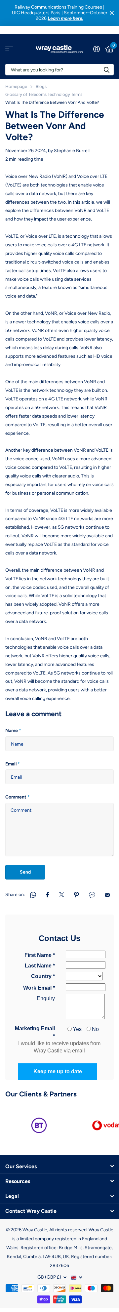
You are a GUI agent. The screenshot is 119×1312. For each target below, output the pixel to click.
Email (12, 764)
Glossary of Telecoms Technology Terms (43, 94)
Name (13, 730)
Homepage (16, 86)
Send (25, 872)
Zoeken (106, 69)
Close (111, 13)
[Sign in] (96, 49)
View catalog (9, 49)
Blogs (41, 86)
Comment (17, 797)
